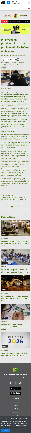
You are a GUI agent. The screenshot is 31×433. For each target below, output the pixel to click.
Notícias (15, 415)
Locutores (15, 412)
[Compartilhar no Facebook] (12, 207)
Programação (15, 401)
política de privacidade (12, 427)
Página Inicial (15, 398)
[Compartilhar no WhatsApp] (19, 207)
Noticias (4, 67)
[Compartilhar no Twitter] (15, 207)
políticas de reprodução (8, 199)
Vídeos (15, 405)
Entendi (6, 430)
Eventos (15, 408)
